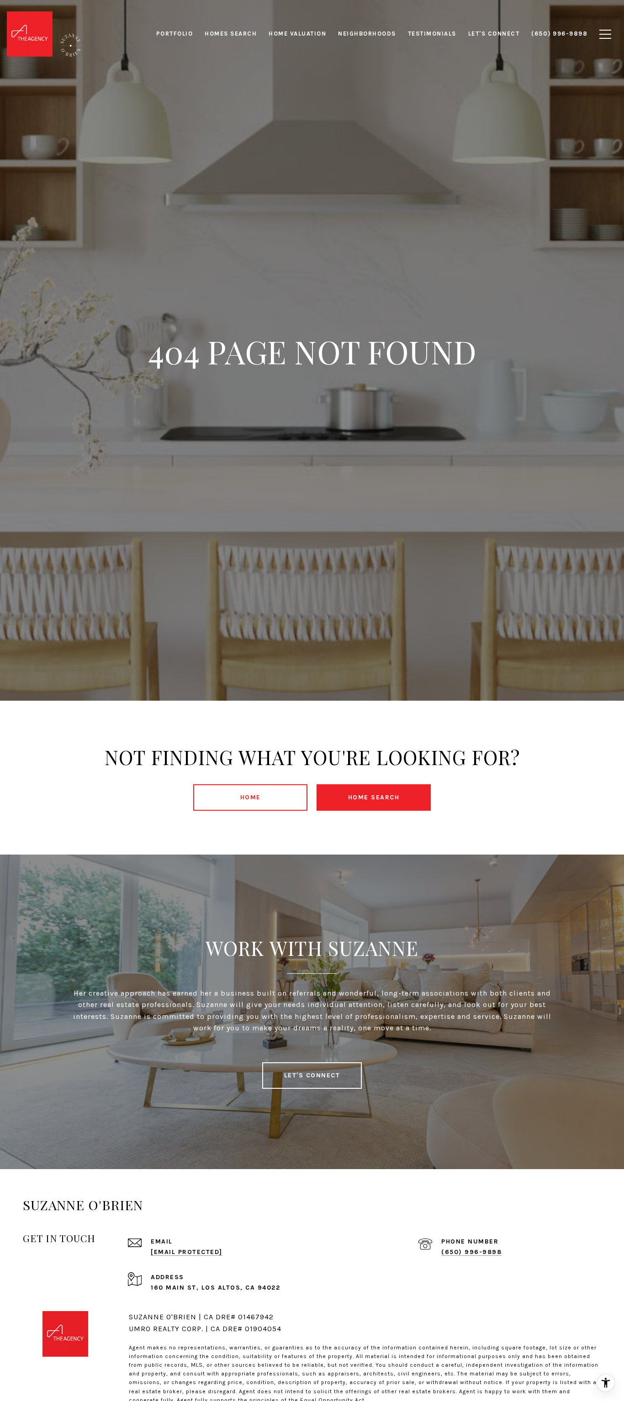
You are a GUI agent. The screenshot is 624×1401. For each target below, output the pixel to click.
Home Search (374, 797)
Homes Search (231, 33)
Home (250, 797)
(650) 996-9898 (471, 1252)
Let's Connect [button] (312, 1075)
